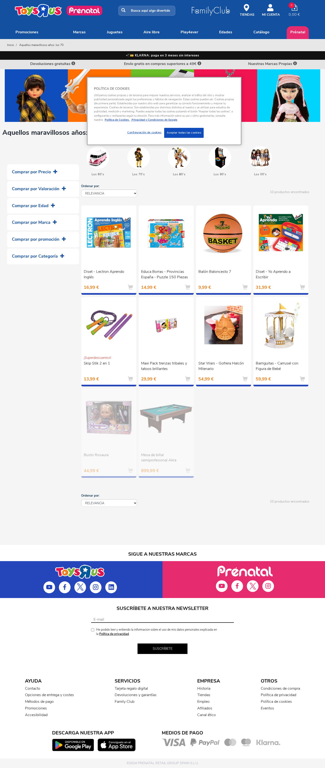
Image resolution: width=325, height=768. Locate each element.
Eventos (267, 708)
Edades (225, 32)
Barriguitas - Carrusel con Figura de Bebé (277, 366)
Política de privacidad (114, 634)
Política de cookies (276, 701)
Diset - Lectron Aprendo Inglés (104, 274)
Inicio (10, 45)
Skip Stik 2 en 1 (97, 363)
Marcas (79, 32)
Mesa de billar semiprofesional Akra (158, 457)
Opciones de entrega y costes (49, 695)
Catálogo (261, 32)
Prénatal (297, 32)
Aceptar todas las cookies (184, 133)
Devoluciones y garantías (136, 695)
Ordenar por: (90, 186)
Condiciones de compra (280, 688)
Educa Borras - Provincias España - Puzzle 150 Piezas (164, 274)
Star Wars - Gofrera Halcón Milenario (221, 366)
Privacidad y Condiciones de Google (154, 120)
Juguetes (115, 32)
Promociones (26, 32)
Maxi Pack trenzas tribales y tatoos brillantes (164, 366)
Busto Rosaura (96, 455)
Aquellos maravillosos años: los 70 (41, 45)
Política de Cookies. (117, 120)
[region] (164, 111)
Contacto (32, 688)
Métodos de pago (39, 701)
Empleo (203, 701)
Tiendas (203, 695)
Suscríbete (162, 648)
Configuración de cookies (144, 132)
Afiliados (204, 708)
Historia (203, 688)
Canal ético (206, 715)
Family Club (124, 701)
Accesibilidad (36, 715)
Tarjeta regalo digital (131, 688)
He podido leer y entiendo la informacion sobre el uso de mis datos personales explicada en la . (156, 632)
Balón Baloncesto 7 (214, 271)
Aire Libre (151, 32)
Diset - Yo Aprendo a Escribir (273, 274)
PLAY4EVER (189, 32)
